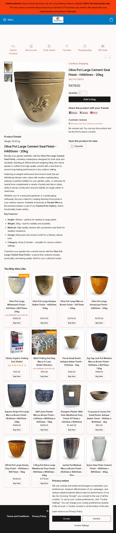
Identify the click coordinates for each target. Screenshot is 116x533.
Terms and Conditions (18, 516)
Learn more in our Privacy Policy (67, 511)
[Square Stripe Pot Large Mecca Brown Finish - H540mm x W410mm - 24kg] (16, 395)
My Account (31, 50)
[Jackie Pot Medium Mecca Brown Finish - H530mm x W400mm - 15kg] (71, 448)
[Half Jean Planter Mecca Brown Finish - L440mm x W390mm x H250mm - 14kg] (44, 395)
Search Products (13, 52)
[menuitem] (106, 57)
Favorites (67, 50)
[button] (58, 19)
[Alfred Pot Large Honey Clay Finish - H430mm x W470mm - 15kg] (16, 448)
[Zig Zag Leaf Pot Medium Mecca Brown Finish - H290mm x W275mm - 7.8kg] (99, 342)
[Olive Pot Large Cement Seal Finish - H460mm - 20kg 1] (8, 78)
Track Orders (49, 50)
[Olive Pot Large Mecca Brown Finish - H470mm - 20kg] (71, 285)
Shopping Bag (85, 50)
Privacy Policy (39, 516)
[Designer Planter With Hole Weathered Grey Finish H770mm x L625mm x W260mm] (71, 395)
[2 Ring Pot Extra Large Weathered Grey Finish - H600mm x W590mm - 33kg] (44, 448)
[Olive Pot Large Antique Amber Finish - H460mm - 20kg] (44, 285)
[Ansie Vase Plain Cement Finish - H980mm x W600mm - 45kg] (99, 448)
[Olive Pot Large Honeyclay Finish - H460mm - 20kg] (99, 285)
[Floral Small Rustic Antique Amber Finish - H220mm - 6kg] (71, 342)
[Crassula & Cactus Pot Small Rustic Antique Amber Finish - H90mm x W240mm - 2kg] (99, 395)
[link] (81, 524)
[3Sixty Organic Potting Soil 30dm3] (16, 342)
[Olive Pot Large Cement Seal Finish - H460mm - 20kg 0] (8, 67)
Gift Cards (102, 50)
